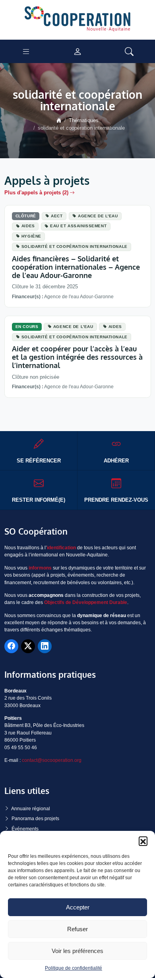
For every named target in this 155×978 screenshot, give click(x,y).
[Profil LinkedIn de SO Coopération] (45, 646)
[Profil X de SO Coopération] (28, 646)
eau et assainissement (78, 226)
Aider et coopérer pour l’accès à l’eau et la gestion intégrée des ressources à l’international (77, 357)
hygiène (31, 236)
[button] (143, 841)
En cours (27, 326)
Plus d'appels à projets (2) (36, 193)
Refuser (77, 929)
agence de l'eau (98, 216)
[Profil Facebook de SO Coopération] (11, 646)
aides (28, 226)
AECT (56, 216)
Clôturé (25, 216)
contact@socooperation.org (51, 760)
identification (61, 547)
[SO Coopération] (77, 19)
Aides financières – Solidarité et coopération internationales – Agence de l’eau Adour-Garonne (76, 267)
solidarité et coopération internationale (74, 246)
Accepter (77, 907)
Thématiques (84, 120)
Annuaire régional (30, 808)
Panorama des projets (35, 818)
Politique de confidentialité (73, 968)
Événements (25, 829)
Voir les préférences (77, 950)
